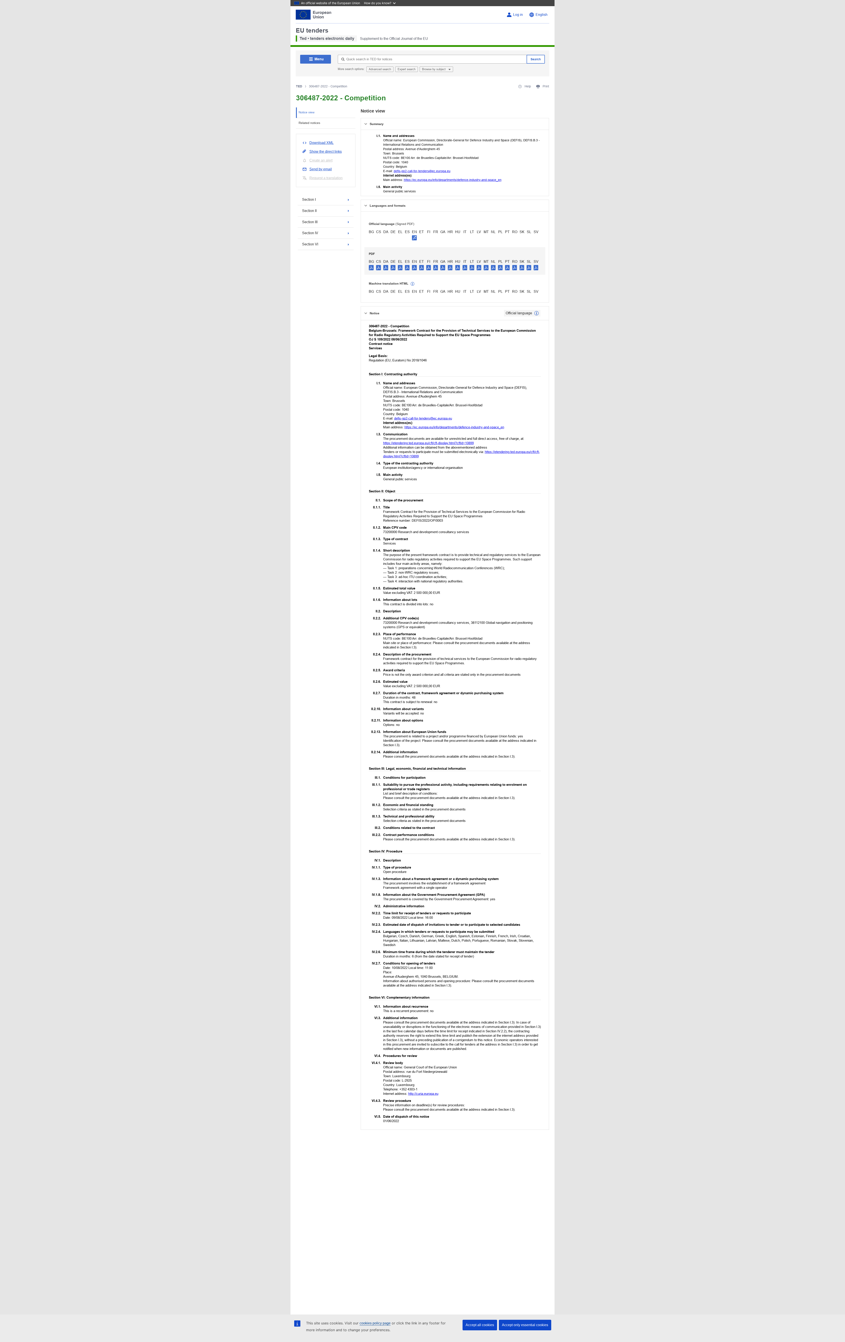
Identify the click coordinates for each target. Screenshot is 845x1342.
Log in (518, 15)
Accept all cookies (480, 1325)
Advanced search (380, 69)
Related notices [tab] (309, 123)
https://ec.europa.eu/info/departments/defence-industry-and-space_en (452, 180)
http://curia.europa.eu (423, 1093)
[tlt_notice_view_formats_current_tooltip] (536, 313)
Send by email (320, 169)
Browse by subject (434, 69)
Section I (309, 199)
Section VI (310, 244)
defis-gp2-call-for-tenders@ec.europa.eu (422, 171)
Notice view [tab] (306, 112)
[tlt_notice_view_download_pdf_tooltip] (371, 267)
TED (299, 86)
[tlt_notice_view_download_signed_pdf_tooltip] (414, 238)
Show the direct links (325, 151)
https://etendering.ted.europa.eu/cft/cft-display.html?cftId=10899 (428, 443)
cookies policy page (375, 1323)
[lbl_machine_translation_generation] (413, 284)
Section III (310, 222)
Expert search (406, 69)
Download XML (321, 143)
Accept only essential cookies (525, 1325)
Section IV (310, 233)
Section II (309, 211)
